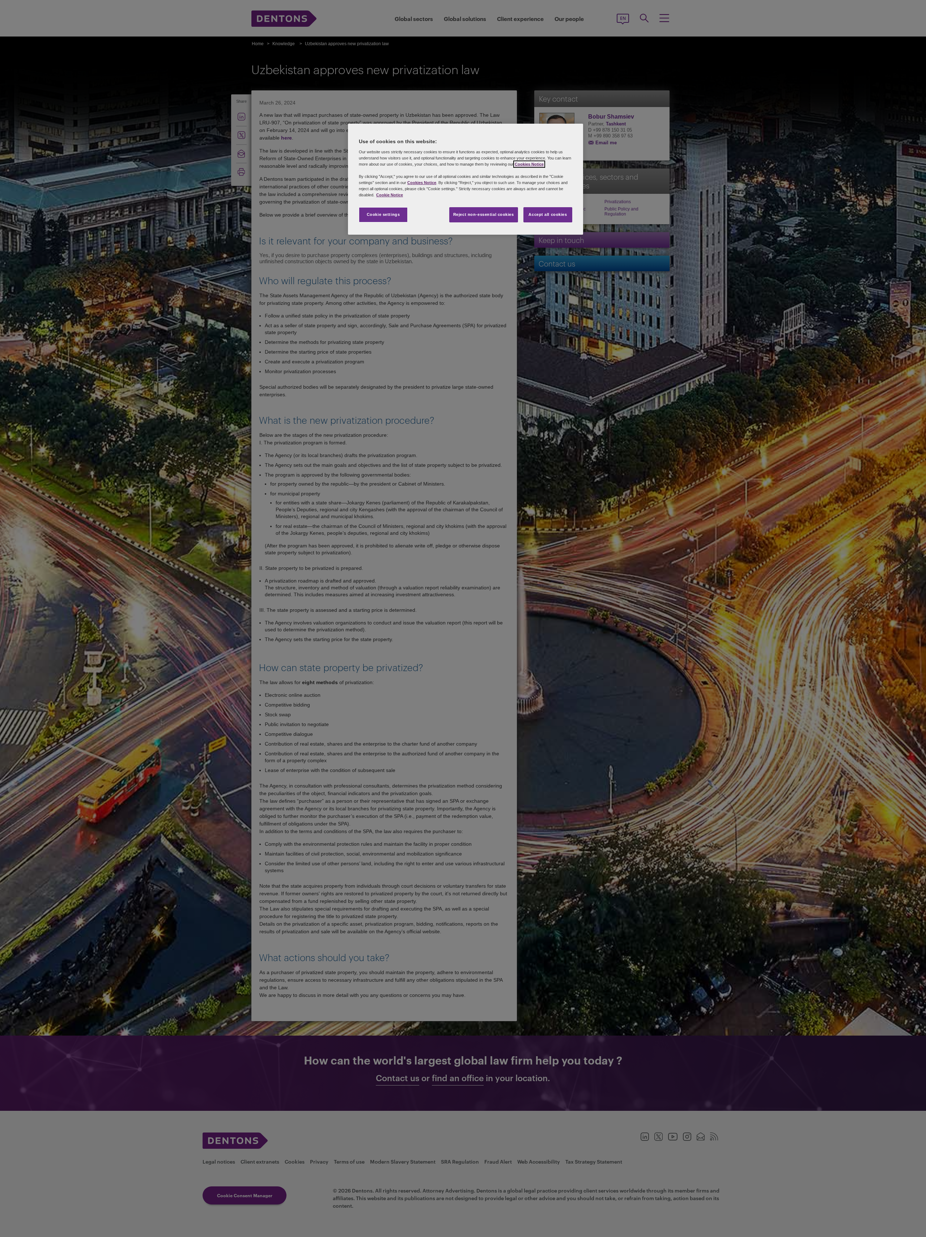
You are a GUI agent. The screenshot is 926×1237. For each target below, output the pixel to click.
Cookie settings (383, 214)
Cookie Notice (389, 195)
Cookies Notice (529, 164)
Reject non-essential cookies (483, 214)
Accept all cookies (547, 214)
